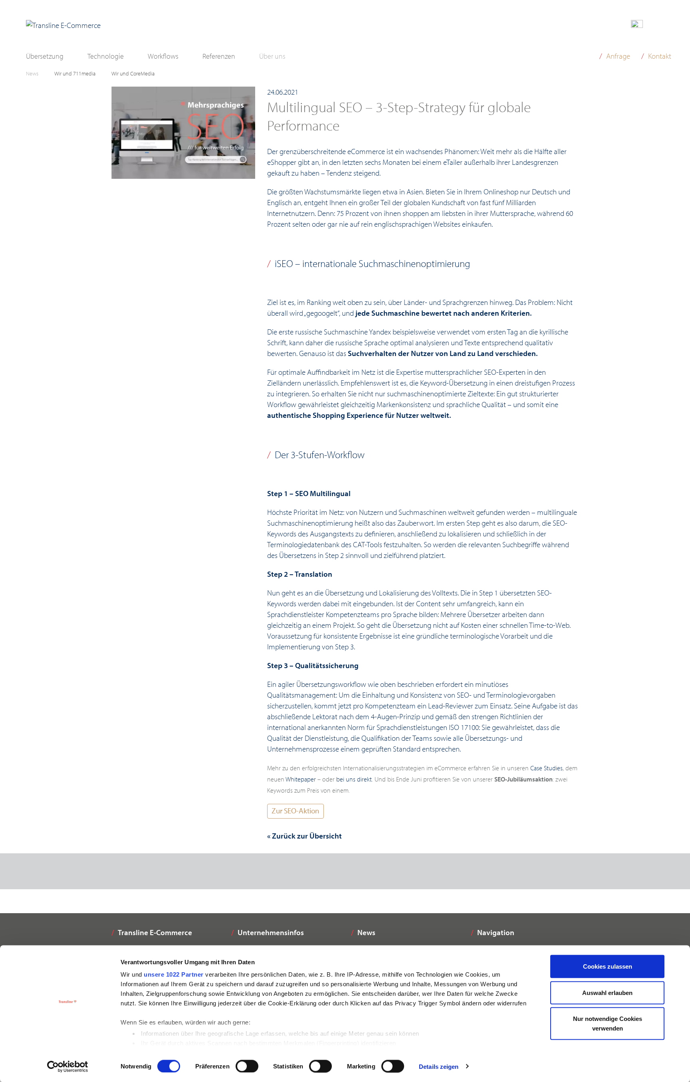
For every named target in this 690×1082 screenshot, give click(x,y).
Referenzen (218, 56)
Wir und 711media (74, 73)
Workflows (163, 56)
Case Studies (546, 768)
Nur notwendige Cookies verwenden (607, 1023)
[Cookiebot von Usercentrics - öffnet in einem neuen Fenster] (68, 1066)
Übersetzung (44, 56)
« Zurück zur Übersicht (304, 836)
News (32, 73)
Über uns (272, 56)
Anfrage (618, 56)
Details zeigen (438, 1066)
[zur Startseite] (63, 25)
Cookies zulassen (607, 966)
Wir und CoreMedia (133, 73)
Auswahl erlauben (607, 992)
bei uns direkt (354, 779)
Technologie (105, 56)
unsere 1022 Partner (174, 974)
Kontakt (659, 56)
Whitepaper (301, 779)
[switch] (247, 1066)
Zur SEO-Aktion (295, 810)
